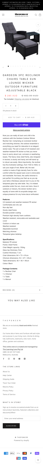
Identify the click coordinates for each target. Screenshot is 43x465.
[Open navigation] (3, 15)
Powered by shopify (21, 440)
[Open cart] (40, 15)
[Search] (36, 15)
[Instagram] (9, 358)
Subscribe (11, 426)
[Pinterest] (14, 358)
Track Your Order (9, 383)
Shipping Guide (8, 379)
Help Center (7, 375)
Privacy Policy (8, 391)
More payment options (21, 130)
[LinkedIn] (24, 358)
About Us (6, 371)
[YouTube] (19, 358)
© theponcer (21, 437)
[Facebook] (3, 358)
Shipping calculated (21, 99)
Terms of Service (9, 394)
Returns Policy (8, 387)
